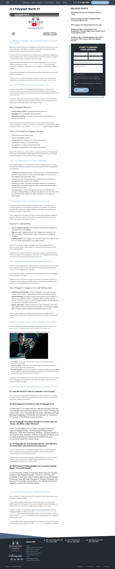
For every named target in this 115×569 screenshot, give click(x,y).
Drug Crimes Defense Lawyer (33, 553)
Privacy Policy (89, 566)
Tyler (25, 515)
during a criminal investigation (36, 64)
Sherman (20, 515)
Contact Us (64, 2)
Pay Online (58, 2)
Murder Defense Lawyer (32, 551)
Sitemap (98, 566)
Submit (81, 90)
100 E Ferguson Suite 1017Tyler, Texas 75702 (95, 540)
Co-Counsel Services (49, 2)
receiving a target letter (36, 126)
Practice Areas (26, 2)
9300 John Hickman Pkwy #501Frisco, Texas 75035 (54, 540)
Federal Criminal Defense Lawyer (34, 547)
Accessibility (106, 566)
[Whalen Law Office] (8, 2)
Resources (39, 2)
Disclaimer (80, 566)
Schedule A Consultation (100, 2)
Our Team (33, 2)
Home (27, 546)
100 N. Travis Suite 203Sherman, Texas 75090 (73, 540)
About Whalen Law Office (32, 558)
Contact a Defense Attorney (33, 560)
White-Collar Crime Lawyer (32, 549)
